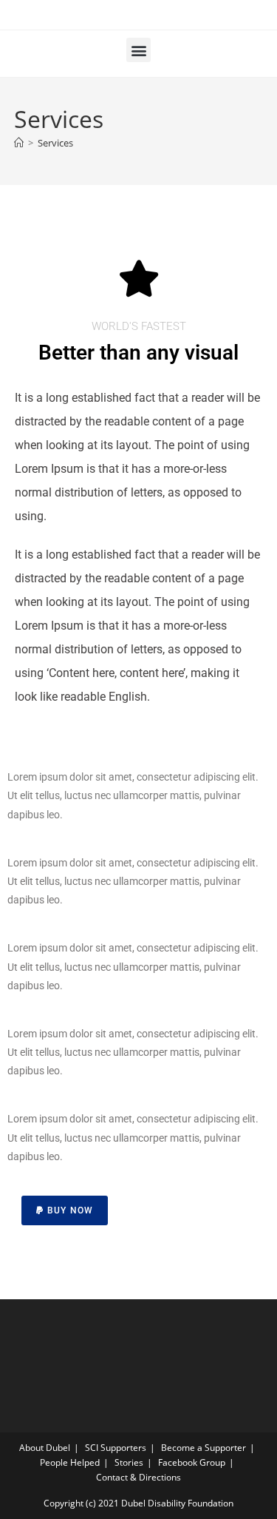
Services (55, 142)
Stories (128, 1462)
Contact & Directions (138, 1477)
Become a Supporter (203, 1447)
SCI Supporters (115, 1447)
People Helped (70, 1462)
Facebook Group (191, 1462)
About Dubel (44, 1447)
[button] (138, 50)
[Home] (19, 142)
